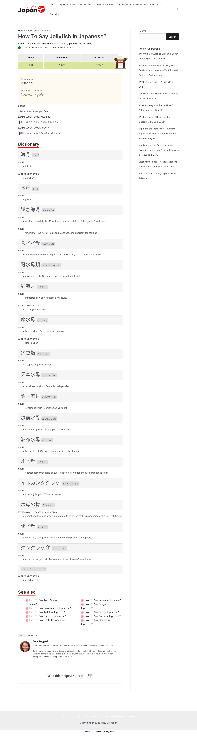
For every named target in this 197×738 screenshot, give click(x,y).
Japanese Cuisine (67, 4)
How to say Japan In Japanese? (103, 600)
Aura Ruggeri (33, 43)
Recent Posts (33, 635)
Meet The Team (80, 716)
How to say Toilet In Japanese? (47, 612)
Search (143, 31)
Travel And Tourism (105, 4)
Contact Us (55, 14)
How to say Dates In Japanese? (47, 616)
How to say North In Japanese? (47, 620)
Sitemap (131, 716)
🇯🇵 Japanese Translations (131, 4)
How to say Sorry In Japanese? (103, 616)
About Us (154, 4)
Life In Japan (86, 4)
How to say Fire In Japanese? (102, 612)
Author (22, 635)
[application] (144, 4)
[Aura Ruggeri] (25, 646)
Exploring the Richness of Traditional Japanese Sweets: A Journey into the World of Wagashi (157, 133)
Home (52, 4)
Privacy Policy (96, 716)
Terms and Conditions (115, 716)
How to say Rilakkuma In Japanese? (50, 608)
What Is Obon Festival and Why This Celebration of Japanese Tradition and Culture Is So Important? (158, 70)
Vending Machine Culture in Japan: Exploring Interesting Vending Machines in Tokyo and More (159, 150)
